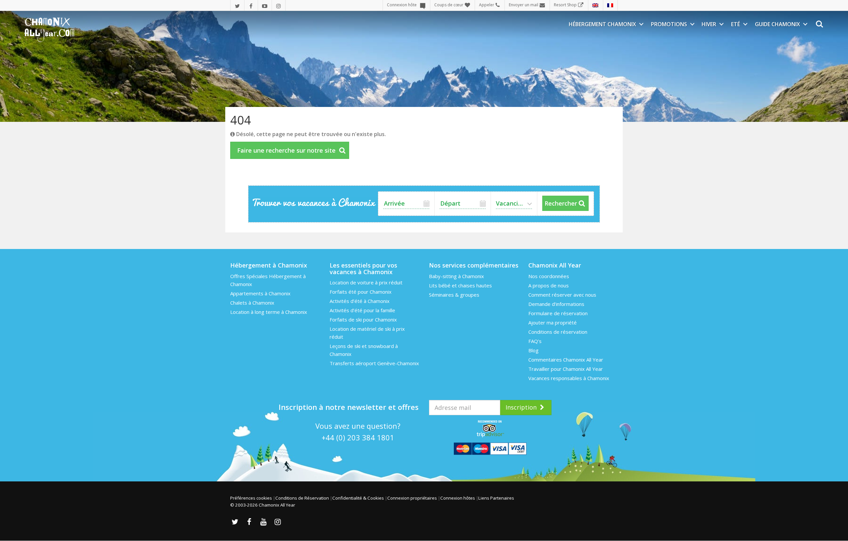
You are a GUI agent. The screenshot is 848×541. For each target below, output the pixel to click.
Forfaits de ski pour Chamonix (363, 319)
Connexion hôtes (457, 498)
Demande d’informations (556, 304)
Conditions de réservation (557, 331)
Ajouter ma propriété (552, 322)
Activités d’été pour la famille (362, 310)
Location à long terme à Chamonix (268, 312)
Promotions (669, 24)
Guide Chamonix (777, 24)
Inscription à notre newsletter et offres (349, 407)
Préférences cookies (251, 498)
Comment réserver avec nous (562, 294)
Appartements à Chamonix (260, 293)
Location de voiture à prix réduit (366, 282)
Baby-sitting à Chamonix (456, 276)
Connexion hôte (402, 5)
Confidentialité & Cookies (358, 498)
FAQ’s (535, 341)
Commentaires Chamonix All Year (565, 359)
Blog (533, 350)
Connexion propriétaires (412, 498)
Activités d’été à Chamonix (360, 301)
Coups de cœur (448, 5)
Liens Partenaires (496, 498)
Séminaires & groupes (454, 294)
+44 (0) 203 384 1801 (358, 437)
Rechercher (561, 203)
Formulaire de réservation (558, 313)
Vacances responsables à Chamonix (568, 378)
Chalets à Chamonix (252, 302)
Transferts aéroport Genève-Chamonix (374, 363)
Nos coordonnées (548, 276)
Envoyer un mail (523, 5)
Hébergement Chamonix (602, 24)
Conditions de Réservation (302, 498)
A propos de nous (548, 285)
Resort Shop (565, 5)
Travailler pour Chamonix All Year (565, 369)
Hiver (709, 24)
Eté (735, 24)
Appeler (486, 5)
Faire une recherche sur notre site (286, 150)
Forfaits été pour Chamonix (361, 291)
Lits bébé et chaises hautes (460, 285)
